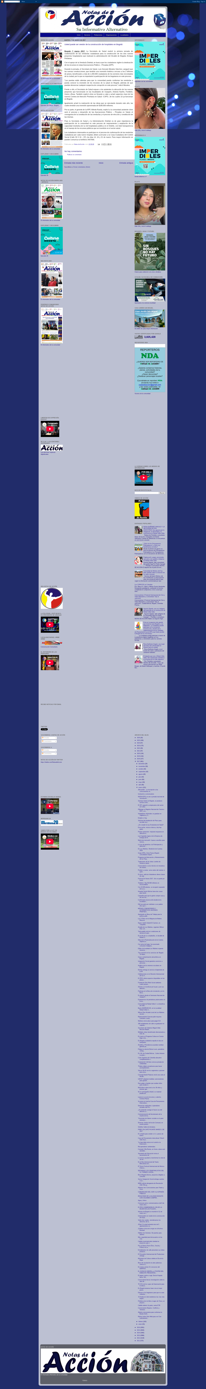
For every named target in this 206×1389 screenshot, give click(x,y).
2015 (138, 1330)
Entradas (46, 738)
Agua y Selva (142, 1200)
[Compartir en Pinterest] (111, 144)
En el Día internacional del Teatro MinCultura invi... (148, 1162)
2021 (138, 751)
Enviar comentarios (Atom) (81, 167)
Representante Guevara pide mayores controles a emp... (149, 1017)
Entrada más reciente (73, 163)
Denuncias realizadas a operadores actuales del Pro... (149, 1106)
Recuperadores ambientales (146, 1146)
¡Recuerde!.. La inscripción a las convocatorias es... (148, 790)
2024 (138, 743)
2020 (138, 753)
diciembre (142, 763)
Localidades (124, 35)
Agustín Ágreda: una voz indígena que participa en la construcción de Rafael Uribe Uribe (154, 610)
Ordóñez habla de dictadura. (146, 1127)
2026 (138, 737)
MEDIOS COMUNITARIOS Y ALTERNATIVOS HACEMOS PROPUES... (148, 910)
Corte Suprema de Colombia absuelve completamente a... (149, 1058)
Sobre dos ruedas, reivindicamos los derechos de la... (149, 1221)
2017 (138, 761)
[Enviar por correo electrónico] (102, 144)
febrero (141, 1321)
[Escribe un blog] (104, 144)
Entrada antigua (126, 163)
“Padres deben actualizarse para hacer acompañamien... (150, 1067)
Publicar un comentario (74, 154)
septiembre (142, 771)
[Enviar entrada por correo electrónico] (98, 144)
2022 (138, 748)
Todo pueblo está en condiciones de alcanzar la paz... (149, 932)
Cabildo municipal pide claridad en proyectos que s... (148, 1242)
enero (140, 1324)
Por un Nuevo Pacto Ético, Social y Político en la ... (149, 1246)
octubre (141, 769)
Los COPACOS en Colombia (143, 584)
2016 (138, 1327)
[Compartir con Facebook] (109, 144)
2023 (138, 745)
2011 (138, 1340)
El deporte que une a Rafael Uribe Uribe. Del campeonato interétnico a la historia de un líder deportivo (153, 657)
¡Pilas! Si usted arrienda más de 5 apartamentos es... (148, 1225)
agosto (141, 774)
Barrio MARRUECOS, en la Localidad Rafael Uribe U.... (149, 1009)
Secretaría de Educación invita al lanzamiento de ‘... (148, 1154)
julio (140, 777)
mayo (140, 782)
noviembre (142, 766)
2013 (138, 1335)
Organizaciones (111, 35)
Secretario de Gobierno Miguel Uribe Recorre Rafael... (149, 1028)
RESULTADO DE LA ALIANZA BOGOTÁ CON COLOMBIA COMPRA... (150, 1197)
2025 (138, 740)
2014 (138, 1333)
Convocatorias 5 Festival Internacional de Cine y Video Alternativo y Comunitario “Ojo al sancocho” (150, 596)
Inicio (78, 35)
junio (140, 779)
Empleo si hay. (142, 818)
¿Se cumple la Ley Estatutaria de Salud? (151, 825)
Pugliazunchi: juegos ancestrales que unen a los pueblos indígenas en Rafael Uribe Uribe (153, 559)
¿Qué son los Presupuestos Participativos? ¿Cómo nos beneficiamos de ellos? (152, 545)
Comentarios (47, 741)
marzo (141, 787)
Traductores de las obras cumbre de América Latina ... (149, 862)
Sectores (87, 35)
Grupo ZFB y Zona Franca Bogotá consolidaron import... (148, 853)
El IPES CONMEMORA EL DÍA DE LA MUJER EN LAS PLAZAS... (150, 1208)
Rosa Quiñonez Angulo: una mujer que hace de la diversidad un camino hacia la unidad (154, 645)
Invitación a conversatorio (146, 794)
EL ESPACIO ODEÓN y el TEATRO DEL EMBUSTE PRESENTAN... (151, 1272)
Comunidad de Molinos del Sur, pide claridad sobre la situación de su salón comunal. (154, 572)
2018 (138, 759)
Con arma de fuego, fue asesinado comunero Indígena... (148, 945)
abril (140, 785)
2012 (138, 1338)
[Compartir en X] (106, 144)
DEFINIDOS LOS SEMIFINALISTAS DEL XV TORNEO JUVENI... (151, 1171)
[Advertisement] (52, 381)
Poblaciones (98, 35)
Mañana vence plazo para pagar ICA (149, 1021)
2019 (138, 756)
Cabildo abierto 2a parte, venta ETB (149, 1305)
